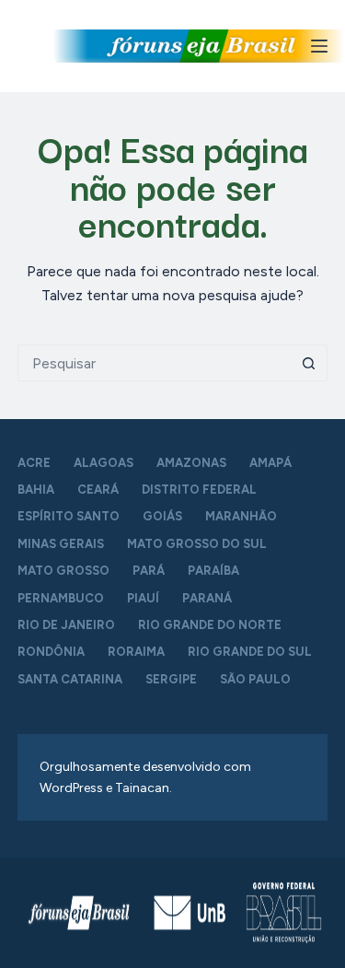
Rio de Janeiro (66, 625)
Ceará (98, 489)
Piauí (143, 598)
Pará (148, 570)
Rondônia (51, 652)
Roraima (136, 652)
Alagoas (103, 463)
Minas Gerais (60, 544)
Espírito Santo (68, 516)
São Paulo (255, 679)
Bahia (35, 489)
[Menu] (319, 46)
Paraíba (213, 570)
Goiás (162, 516)
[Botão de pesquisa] (309, 362)
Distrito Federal (199, 489)
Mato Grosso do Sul (197, 544)
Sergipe (171, 679)
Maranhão (241, 516)
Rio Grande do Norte (210, 625)
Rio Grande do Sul (250, 652)
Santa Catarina (69, 679)
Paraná (207, 598)
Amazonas (191, 463)
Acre (34, 463)
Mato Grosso (63, 570)
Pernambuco (60, 598)
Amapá (270, 463)
